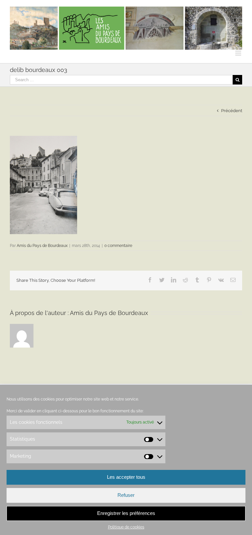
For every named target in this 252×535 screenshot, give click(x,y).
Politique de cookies (126, 527)
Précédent (231, 110)
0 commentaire (118, 245)
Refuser (126, 495)
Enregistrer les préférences (126, 513)
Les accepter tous (126, 477)
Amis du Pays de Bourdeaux (42, 245)
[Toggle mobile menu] (238, 53)
